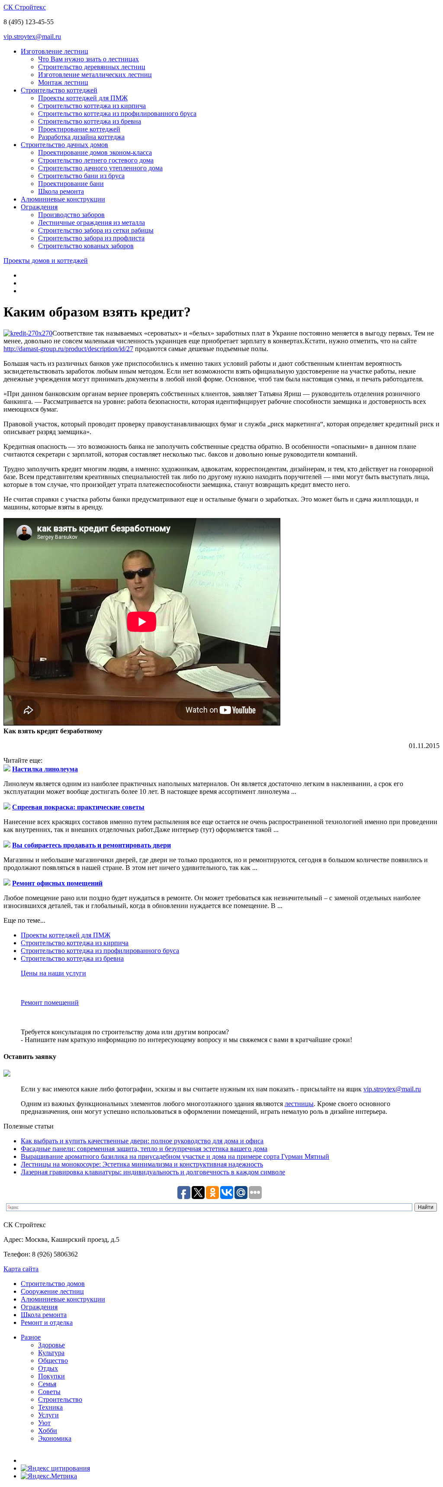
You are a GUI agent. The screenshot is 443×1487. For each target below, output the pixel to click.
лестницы (299, 1103)
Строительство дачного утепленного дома (100, 168)
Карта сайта (21, 1269)
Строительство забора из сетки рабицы (96, 230)
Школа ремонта (61, 191)
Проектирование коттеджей (79, 129)
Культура (51, 1352)
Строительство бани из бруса (81, 175)
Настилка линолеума (45, 769)
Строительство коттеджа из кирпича (92, 105)
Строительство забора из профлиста (91, 238)
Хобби (47, 1430)
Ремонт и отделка (47, 1322)
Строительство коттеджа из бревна (89, 121)
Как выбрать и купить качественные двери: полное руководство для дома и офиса (142, 1141)
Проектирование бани (71, 183)
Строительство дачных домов (64, 144)
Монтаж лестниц (63, 82)
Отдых (48, 1368)
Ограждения (39, 207)
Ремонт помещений (50, 1002)
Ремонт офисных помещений (57, 883)
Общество (53, 1360)
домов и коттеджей (45, 260)
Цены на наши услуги (53, 973)
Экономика (54, 1438)
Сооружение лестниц (52, 1291)
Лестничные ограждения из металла (91, 222)
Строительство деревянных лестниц (91, 66)
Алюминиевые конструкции (63, 199)
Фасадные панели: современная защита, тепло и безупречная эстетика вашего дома (144, 1148)
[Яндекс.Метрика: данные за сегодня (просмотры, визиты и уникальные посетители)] (49, 1476)
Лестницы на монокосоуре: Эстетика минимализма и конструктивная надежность (142, 1164)
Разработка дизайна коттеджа (81, 137)
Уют (44, 1422)
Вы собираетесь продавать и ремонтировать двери (91, 845)
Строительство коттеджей (59, 90)
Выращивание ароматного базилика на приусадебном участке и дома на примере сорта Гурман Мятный (175, 1156)
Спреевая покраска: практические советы (78, 807)
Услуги (48, 1415)
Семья (47, 1384)
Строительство (60, 1399)
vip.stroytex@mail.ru (32, 36)
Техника (50, 1407)
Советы (49, 1391)
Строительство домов (53, 1283)
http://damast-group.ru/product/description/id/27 (68, 348)
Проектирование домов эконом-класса (95, 152)
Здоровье (51, 1345)
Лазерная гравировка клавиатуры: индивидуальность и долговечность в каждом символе (153, 1172)
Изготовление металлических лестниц (95, 74)
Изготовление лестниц (54, 51)
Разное (31, 1337)
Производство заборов (71, 214)
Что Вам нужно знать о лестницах (88, 59)
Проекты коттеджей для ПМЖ (83, 98)
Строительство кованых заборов (86, 245)
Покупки (51, 1376)
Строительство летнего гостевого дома (96, 160)
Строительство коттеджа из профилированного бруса (117, 113)
